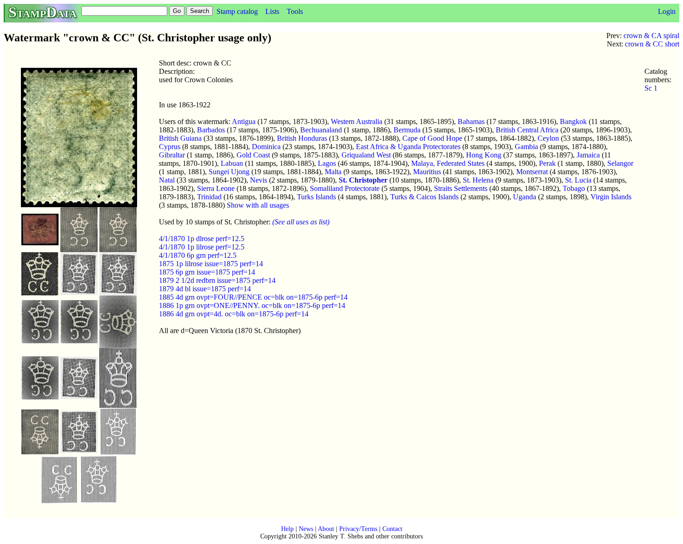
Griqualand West (366, 155)
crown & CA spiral (651, 35)
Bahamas (471, 121)
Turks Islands (316, 197)
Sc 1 (650, 88)
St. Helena (478, 180)
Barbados (211, 130)
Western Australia (356, 121)
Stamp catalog (237, 11)
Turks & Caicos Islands (424, 197)
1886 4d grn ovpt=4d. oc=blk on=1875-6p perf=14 (234, 314)
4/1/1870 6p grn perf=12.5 (197, 255)
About (326, 528)
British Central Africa (527, 130)
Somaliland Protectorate (345, 188)
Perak (547, 163)
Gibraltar (172, 155)
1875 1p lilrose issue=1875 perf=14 (211, 264)
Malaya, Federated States (448, 163)
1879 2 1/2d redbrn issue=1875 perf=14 (217, 280)
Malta (333, 172)
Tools (295, 11)
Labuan (232, 163)
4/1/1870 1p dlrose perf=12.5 (201, 239)
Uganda (524, 197)
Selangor (620, 163)
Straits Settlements (460, 188)
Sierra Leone (216, 188)
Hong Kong (483, 155)
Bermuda (407, 130)
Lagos (327, 163)
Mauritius (427, 172)
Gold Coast (253, 155)
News (306, 528)
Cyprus (169, 147)
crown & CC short (652, 44)
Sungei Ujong (229, 172)
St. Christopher (363, 180)
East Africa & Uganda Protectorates (408, 147)
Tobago (574, 188)
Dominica (266, 147)
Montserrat (532, 172)
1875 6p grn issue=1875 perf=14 (207, 272)
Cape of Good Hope (432, 138)
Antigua (244, 121)
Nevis (258, 180)
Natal (167, 180)
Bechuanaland (321, 130)
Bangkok (573, 121)
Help (287, 528)
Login (667, 11)
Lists (272, 11)
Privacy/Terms (358, 528)
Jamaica (588, 155)
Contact (392, 528)
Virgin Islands (611, 197)
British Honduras (302, 138)
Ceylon (548, 138)
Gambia (526, 147)
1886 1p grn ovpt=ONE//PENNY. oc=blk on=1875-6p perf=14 (252, 305)
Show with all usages (258, 205)
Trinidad (209, 197)
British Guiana (180, 138)
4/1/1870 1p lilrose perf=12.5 (201, 247)
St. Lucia (578, 180)
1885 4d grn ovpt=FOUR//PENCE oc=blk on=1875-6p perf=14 (253, 297)
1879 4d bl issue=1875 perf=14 (205, 289)
